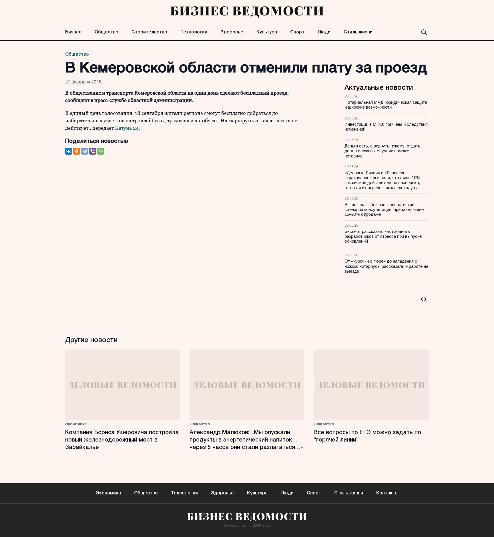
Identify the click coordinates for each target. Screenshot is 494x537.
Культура (266, 32)
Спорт (297, 32)
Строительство (149, 32)
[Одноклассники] (76, 151)
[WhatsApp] (100, 151)
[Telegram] (84, 151)
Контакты (387, 493)
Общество (106, 32)
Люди (324, 32)
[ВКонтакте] (68, 151)
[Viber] (92, 151)
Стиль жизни (358, 32)
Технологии (193, 32)
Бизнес (73, 32)
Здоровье (231, 32)
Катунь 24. (127, 128)
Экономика (76, 424)
